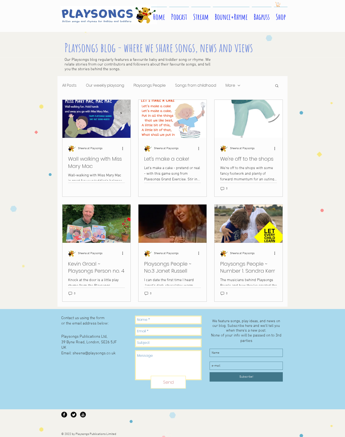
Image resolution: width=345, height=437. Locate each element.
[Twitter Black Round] (74, 415)
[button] (278, 4)
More (230, 85)
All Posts (69, 85)
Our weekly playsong (105, 85)
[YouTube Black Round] (83, 415)
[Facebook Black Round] (64, 415)
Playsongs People (150, 85)
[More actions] (124, 148)
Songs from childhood (195, 85)
